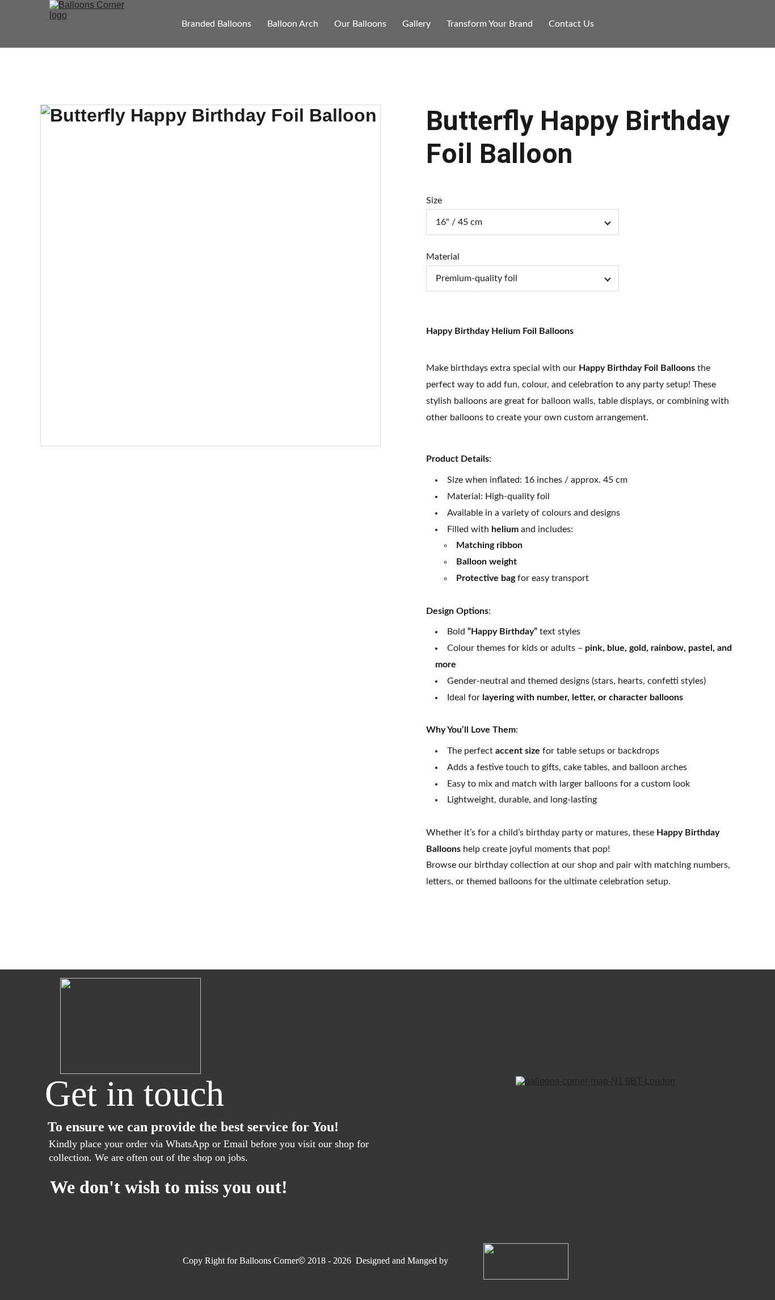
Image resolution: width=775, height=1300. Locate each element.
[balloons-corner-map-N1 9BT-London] (611, 1137)
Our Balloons (360, 23)
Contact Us (571, 23)
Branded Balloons (216, 23)
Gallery (416, 23)
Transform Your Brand (490, 23)
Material (443, 256)
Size (434, 200)
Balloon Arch (292, 23)
